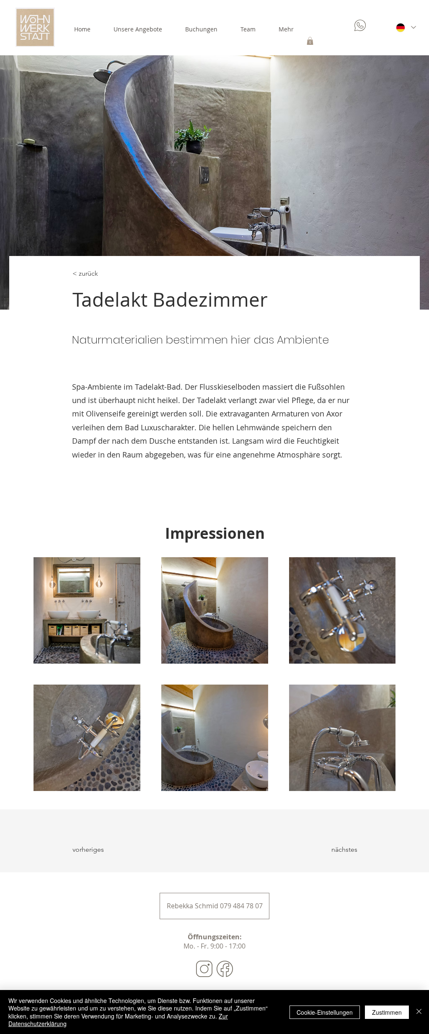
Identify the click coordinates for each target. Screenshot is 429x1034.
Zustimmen (387, 1012)
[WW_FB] (225, 969)
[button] (310, 41)
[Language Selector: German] (405, 27)
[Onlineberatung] (361, 25)
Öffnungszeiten (214, 936)
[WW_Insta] (204, 969)
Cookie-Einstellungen (325, 1012)
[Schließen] (419, 1012)
